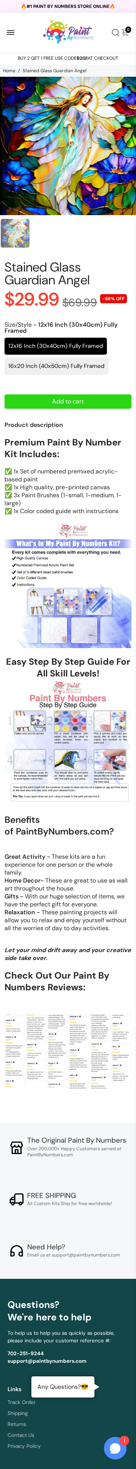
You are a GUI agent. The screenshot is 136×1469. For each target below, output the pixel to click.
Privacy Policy (24, 1446)
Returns (17, 1424)
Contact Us (21, 1435)
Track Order (22, 1402)
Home (9, 71)
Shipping (18, 1413)
